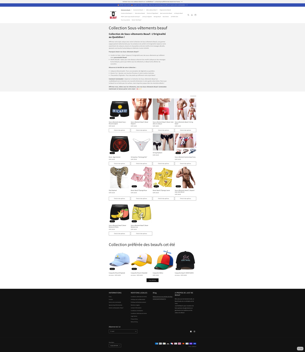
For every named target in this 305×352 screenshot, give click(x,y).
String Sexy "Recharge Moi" (139, 157)
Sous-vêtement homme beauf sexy (185, 157)
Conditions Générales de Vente (139, 296)
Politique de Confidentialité (138, 299)
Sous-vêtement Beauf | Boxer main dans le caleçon (163, 123)
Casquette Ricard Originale (117, 273)
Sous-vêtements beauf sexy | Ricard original (117, 123)
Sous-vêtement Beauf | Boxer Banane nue (139, 226)
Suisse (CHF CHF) (114, 345)
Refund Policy (134, 322)
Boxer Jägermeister (115, 157)
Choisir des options (119, 130)
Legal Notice (134, 316)
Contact (111, 299)
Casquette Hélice (158, 273)
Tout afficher (152, 280)
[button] (126, 10)
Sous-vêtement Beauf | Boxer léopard (139, 123)
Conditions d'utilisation (137, 310)
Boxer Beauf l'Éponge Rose (139, 190)
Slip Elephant (113, 190)
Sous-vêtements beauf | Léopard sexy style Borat (184, 191)
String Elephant (157, 153)
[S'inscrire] (135, 331)
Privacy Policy (134, 319)
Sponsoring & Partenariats (115, 305)
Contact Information (136, 308)
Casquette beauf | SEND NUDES (184, 273)
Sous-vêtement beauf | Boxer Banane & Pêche (117, 226)
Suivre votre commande (115, 302)
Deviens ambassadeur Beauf (116, 308)
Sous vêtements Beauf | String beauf (184, 123)
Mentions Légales (135, 305)
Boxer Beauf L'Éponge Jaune (161, 190)
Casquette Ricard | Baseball (139, 273)
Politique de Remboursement (138, 302)
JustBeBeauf (193, 346)
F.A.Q (110, 296)
